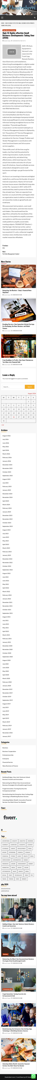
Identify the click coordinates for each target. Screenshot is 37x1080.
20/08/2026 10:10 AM (17, 364)
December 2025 (7, 465)
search (21, 871)
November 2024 (7, 497)
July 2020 (6, 664)
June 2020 (6, 667)
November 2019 (7, 693)
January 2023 (7, 555)
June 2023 (6, 537)
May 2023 (6, 541)
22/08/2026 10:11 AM (17, 330)
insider (26, 860)
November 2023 (7, 519)
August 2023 (7, 530)
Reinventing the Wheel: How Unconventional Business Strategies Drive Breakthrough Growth (17, 784)
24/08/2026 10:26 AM (17, 998)
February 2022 (7, 595)
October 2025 (7, 472)
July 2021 (6, 620)
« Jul (2, 425)
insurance (5, 863)
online (26, 867)
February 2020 (7, 682)
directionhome (5, 888)
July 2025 (6, 483)
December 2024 (7, 493)
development (22, 848)
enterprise (12, 852)
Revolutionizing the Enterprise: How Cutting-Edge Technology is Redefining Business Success (18, 795)
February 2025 (7, 486)
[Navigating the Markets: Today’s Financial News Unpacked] (18, 276)
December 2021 (7, 602)
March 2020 (6, 678)
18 (8, 413)
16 (33, 409)
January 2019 (7, 729)
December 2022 (7, 559)
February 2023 (7, 551)
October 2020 (7, 653)
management (22, 863)
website (24, 879)
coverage (5, 848)
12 (14, 409)
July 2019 (6, 707)
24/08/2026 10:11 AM (17, 295)
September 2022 (8, 570)
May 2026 (6, 446)
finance (27, 852)
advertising (6, 841)
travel (4, 879)
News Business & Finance (9, 30)
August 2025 (7, 479)
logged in (13, 378)
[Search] (35, 17)
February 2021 (7, 638)
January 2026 (7, 461)
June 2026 (6, 443)
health (26, 856)
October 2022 (7, 566)
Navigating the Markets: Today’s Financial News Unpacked (17, 291)
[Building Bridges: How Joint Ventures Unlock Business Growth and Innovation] (18, 910)
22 (28, 413)
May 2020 (6, 671)
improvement (6, 860)
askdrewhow (5, 891)
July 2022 (6, 577)
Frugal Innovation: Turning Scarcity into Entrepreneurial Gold (15, 790)
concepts (22, 844)
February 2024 (7, 508)
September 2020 (8, 656)
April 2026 (6, 450)
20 (19, 413)
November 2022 (7, 562)
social (4, 875)
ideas (31, 856)
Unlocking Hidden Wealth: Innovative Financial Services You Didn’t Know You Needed (17, 801)
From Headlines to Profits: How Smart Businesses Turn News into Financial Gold (18, 361)
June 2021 (6, 624)
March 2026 (6, 454)
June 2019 (6, 711)
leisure (13, 863)
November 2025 (7, 468)
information (17, 860)
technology (18, 875)
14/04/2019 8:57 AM (18, 40)
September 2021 (8, 613)
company (5, 844)
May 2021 (6, 628)
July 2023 (6, 533)
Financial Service (8, 762)
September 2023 (8, 526)
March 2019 (6, 722)
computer (14, 844)
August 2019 (7, 704)
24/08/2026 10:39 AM (17, 928)
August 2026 (7, 436)
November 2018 (7, 733)
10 (3, 409)
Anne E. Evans (7, 40)
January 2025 (7, 490)
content (30, 844)
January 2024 (7, 512)
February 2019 (7, 725)
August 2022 (7, 573)
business (30, 841)
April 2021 (6, 631)
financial (5, 856)
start (10, 875)
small (27, 871)
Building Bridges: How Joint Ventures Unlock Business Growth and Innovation (16, 778)
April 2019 (6, 718)
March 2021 (6, 635)
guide (19, 856)
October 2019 (7, 696)
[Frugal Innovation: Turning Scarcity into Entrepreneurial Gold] (18, 980)
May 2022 (6, 584)
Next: (11, 253)
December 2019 (7, 689)
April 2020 (6, 675)
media (13, 867)
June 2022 (6, 580)
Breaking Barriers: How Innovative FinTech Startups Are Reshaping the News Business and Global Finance (18, 326)
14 (23, 409)
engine (4, 852)
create (13, 848)
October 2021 (7, 609)
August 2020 (7, 660)
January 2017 (7, 736)
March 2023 (6, 548)
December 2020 (7, 646)
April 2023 (6, 544)
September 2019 (8, 700)
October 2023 (7, 522)
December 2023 (7, 515)
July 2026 (6, 439)
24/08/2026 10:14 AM (17, 1068)
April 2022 (6, 588)
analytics (22, 841)
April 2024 (6, 501)
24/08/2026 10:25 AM (17, 1033)
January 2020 (7, 685)
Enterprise (6, 758)
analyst (14, 841)
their (26, 875)
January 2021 (7, 642)
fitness (13, 856)
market (30, 863)
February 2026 (7, 457)
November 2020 (7, 649)
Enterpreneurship (8, 755)
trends (11, 879)
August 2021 (7, 617)
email (30, 848)
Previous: (5, 246)
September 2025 (8, 475)
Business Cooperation (9, 751)
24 (3, 417)
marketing (5, 867)
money (20, 867)
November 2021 (7, 606)
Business (5, 748)
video (17, 879)
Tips (31, 875)
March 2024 (6, 504)
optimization (6, 871)
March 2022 (6, 591)
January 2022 (7, 599)
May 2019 (6, 714)
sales (14, 871)
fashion (20, 852)
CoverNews (19, 1077)
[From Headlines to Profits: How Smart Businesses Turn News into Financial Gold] (18, 346)
